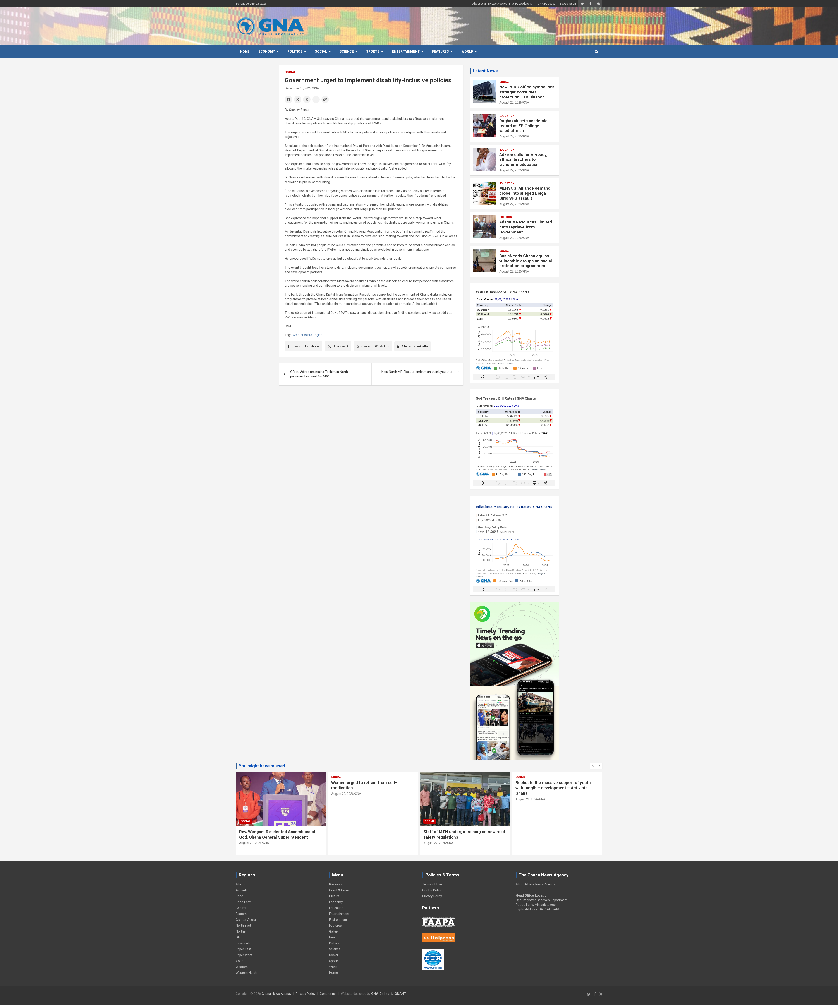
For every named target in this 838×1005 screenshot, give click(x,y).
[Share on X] (297, 99)
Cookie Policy (432, 890)
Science (347, 51)
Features (440, 51)
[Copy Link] (325, 99)
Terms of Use (432, 884)
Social (321, 51)
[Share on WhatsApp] (307, 99)
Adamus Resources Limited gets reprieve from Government (525, 227)
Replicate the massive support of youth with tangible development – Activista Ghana (553, 788)
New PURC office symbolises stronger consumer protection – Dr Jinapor (526, 91)
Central (241, 908)
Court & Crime (339, 890)
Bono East (243, 902)
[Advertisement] (371, 422)
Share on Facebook (305, 346)
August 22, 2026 (510, 102)
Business (335, 884)
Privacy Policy (432, 896)
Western (242, 967)
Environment (338, 920)
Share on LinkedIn (415, 346)
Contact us (328, 994)
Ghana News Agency (276, 994)
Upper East (243, 949)
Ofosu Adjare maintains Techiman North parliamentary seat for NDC (319, 374)
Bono (239, 896)
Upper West (244, 955)
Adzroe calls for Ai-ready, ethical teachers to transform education (523, 159)
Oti (238, 937)
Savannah (243, 943)
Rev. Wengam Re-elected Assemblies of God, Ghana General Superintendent (277, 834)
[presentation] (593, 766)
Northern (242, 931)
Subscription (568, 3)
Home (245, 51)
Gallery (334, 931)
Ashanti (241, 890)
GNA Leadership (522, 3)
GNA (316, 88)
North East (243, 926)
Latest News (485, 71)
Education (507, 115)
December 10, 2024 (298, 88)
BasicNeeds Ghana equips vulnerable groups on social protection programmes (525, 260)
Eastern (241, 914)
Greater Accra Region (307, 335)
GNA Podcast (546, 3)
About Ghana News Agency (489, 3)
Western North (246, 973)
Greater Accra (246, 920)
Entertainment (406, 51)
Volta (239, 961)
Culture (334, 896)
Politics (294, 51)
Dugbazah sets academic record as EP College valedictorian (523, 125)
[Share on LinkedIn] (316, 99)
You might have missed (262, 765)
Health (333, 937)
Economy (266, 51)
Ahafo (240, 884)
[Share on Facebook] (288, 99)
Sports (373, 51)
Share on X (340, 346)
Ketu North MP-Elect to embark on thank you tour (416, 372)
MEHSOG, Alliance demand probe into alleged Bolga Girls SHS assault (524, 193)
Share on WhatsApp (375, 346)
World (467, 51)
